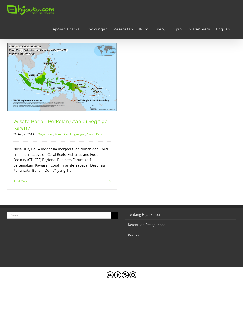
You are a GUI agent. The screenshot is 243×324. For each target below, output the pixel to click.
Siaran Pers (94, 134)
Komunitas (62, 134)
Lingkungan (77, 134)
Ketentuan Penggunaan (147, 224)
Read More (20, 181)
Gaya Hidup (45, 134)
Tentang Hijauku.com (145, 214)
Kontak (133, 235)
